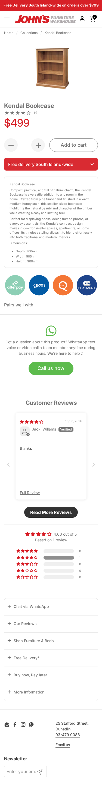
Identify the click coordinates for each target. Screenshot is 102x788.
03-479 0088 (67, 734)
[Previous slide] (8, 465)
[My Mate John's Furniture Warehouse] (45, 19)
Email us (62, 744)
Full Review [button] (30, 492)
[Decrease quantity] (11, 145)
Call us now (51, 368)
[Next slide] (93, 465)
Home (8, 33)
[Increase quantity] (38, 145)
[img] (31, 421)
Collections (29, 33)
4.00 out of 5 (65, 534)
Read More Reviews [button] (51, 512)
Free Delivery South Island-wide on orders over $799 (51, 5)
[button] (51, 164)
